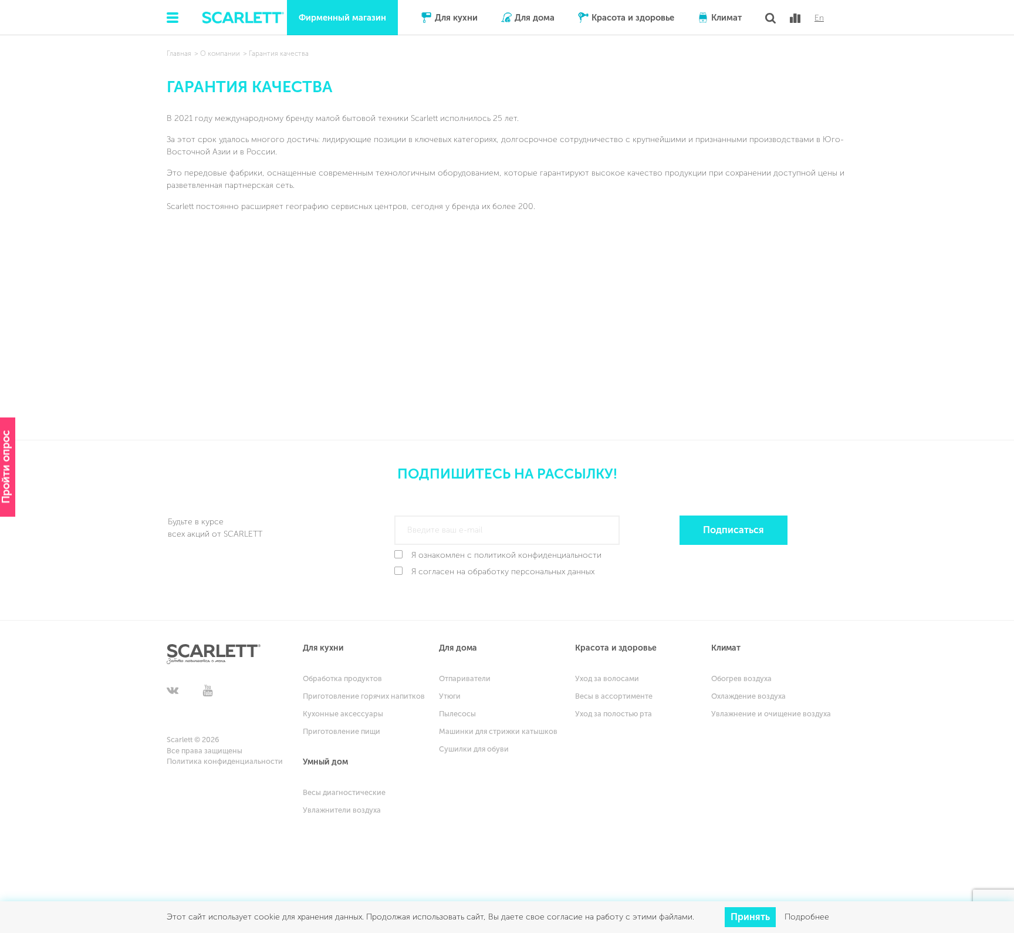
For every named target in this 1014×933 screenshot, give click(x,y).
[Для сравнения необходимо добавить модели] (795, 18)
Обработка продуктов (342, 678)
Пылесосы (457, 713)
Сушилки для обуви (474, 749)
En (819, 18)
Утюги (450, 696)
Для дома (535, 17)
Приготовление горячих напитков (364, 696)
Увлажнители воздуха (342, 810)
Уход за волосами (607, 678)
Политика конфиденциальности (225, 761)
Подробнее (807, 917)
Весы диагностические (344, 792)
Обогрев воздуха (741, 678)
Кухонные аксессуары (343, 713)
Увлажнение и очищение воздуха (771, 713)
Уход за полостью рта (613, 713)
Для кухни (456, 17)
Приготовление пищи (341, 731)
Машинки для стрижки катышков (498, 731)
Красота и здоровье (633, 17)
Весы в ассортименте (614, 696)
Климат (726, 17)
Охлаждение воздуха (748, 696)
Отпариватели (465, 678)
